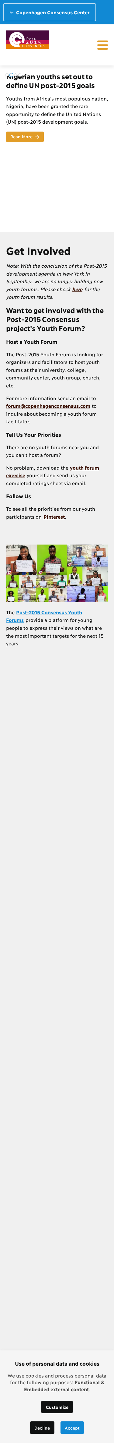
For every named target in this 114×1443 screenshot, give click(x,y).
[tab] (7, 75)
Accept (72, 1427)
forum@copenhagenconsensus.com (48, 405)
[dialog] (57, 1396)
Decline (42, 1427)
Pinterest (54, 516)
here (77, 289)
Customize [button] (57, 1406)
